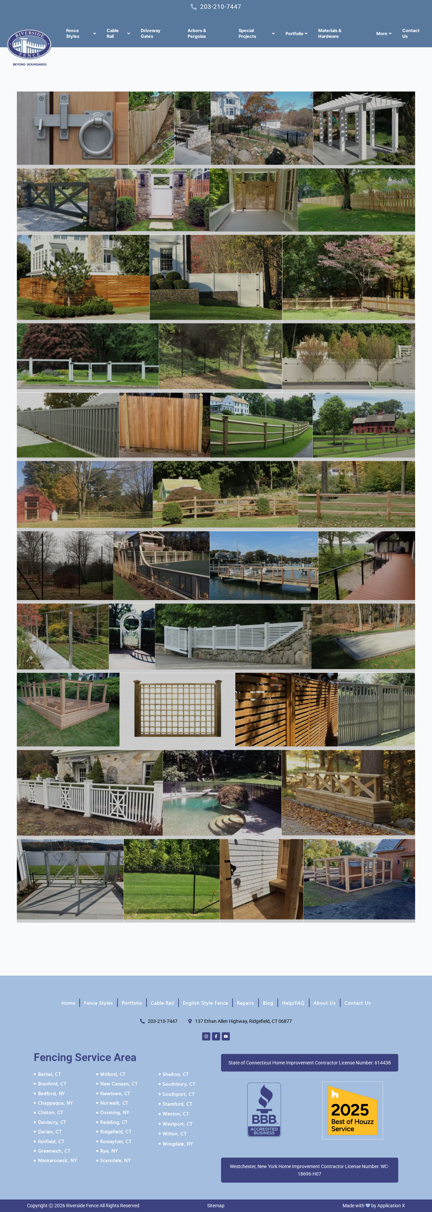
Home (68, 1003)
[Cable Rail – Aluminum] (366, 567)
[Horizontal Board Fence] (83, 279)
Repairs (245, 1003)
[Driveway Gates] (66, 202)
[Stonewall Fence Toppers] (233, 638)
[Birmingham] (376, 711)
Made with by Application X (374, 1205)
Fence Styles (98, 1003)
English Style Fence (205, 1003)
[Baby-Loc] (222, 794)
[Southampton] (286, 711)
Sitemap (215, 1205)
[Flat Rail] (364, 427)
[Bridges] (348, 794)
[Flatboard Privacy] (164, 427)
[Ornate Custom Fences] (90, 794)
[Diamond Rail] (261, 427)
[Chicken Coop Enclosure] (359, 881)
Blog (268, 1003)
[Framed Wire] (88, 357)
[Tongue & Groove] (216, 279)
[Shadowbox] (68, 427)
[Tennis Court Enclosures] (161, 567)
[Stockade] (151, 130)
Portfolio (132, 1003)
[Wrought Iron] (192, 130)
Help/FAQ (293, 1003)
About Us (325, 1003)
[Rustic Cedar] (356, 496)
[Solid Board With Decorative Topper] (348, 358)
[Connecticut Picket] (348, 279)
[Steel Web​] (220, 357)
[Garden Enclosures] (68, 711)
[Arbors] (132, 638)
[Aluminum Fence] (262, 130)
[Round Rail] (85, 496)
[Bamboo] (177, 711)
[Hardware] (73, 130)
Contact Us (358, 1003)
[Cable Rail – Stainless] (63, 638)
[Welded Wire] (70, 881)
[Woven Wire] (65, 567)
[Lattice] (253, 202)
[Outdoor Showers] (261, 881)
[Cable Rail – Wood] (264, 567)
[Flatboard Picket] (356, 202)
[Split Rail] (225, 496)
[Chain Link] (172, 881)
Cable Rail (162, 1003)
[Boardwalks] (363, 637)
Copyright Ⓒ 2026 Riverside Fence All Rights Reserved (83, 1205)
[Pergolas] (364, 130)
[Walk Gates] (162, 202)
